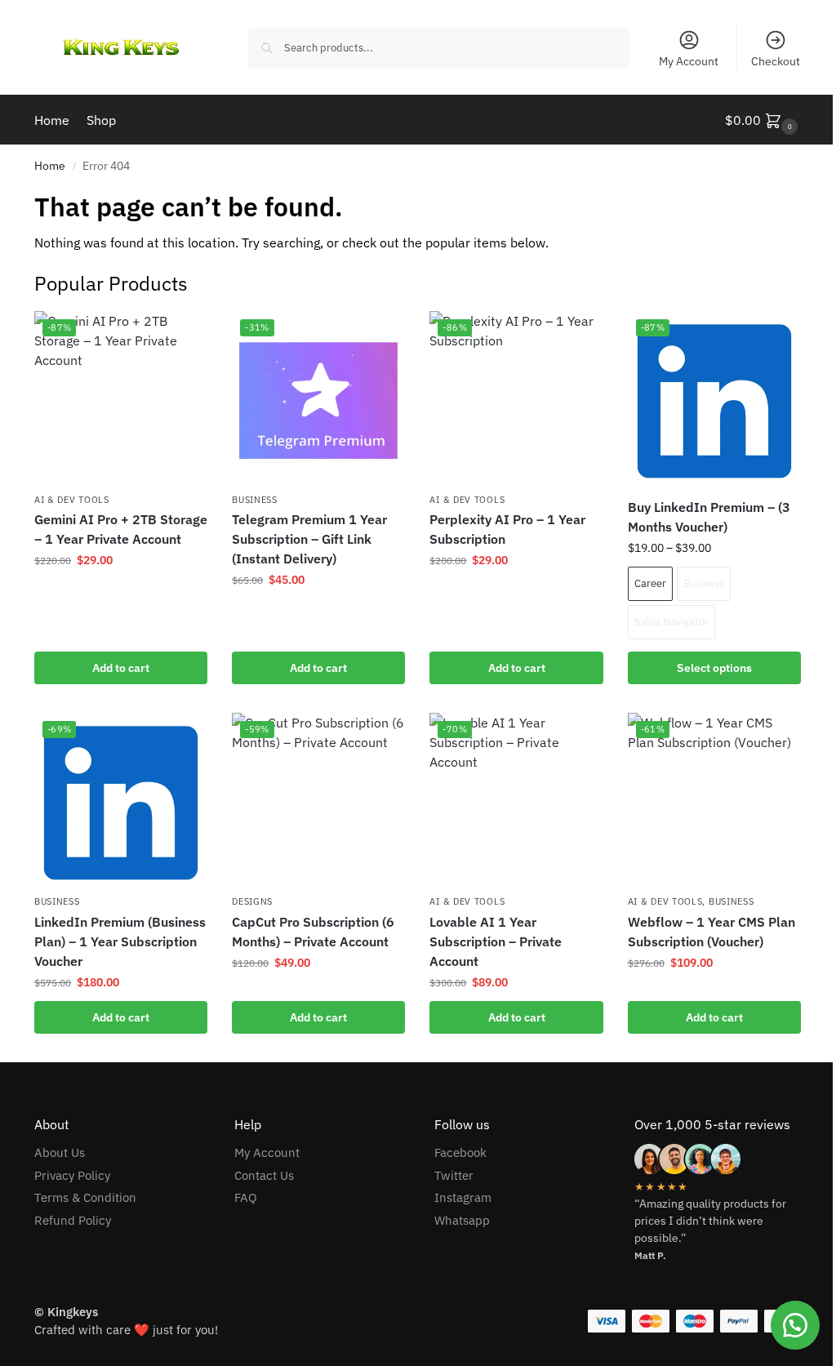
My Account (688, 61)
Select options (714, 668)
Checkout (775, 61)
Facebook (460, 1152)
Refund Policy (72, 1220)
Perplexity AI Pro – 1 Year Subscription (507, 529)
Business (255, 499)
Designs (252, 901)
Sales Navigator (671, 622)
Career (650, 583)
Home (49, 165)
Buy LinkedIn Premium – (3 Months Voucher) (709, 517)
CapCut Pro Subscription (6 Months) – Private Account (313, 932)
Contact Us (264, 1175)
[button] (763, 120)
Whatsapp (462, 1220)
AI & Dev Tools (71, 499)
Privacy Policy (72, 1175)
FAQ (245, 1197)
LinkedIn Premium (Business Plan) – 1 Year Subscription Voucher (120, 941)
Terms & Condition (85, 1197)
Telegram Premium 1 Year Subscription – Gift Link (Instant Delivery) (309, 539)
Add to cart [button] (120, 668)
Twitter (454, 1175)
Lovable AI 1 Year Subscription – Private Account (495, 941)
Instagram (462, 1197)
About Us (59, 1152)
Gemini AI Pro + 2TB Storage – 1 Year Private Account (120, 529)
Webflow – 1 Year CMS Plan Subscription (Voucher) (711, 932)
